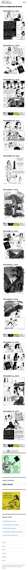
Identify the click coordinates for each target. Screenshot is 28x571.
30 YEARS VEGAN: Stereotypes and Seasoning (12, 532)
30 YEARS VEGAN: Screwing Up (9, 528)
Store (3, 560)
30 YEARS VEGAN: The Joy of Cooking (10, 525)
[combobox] (14, 484)
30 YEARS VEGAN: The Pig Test (9, 521)
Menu (24, 2)
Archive (4, 553)
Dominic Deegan (6, 565)
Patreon (4, 557)
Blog (3, 549)
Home (4, 542)
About (4, 546)
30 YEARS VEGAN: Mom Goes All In (10, 535)
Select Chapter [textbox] (8, 484)
